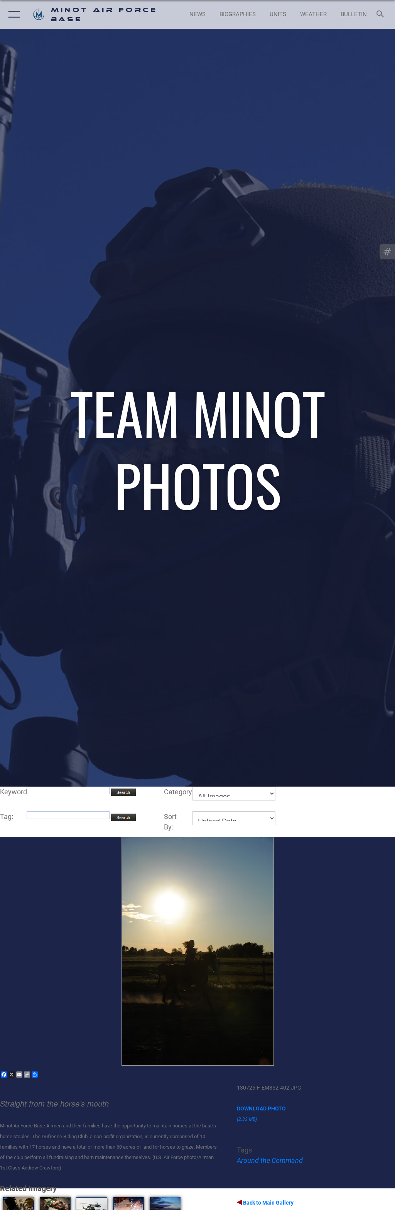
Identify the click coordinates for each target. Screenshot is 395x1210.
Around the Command (270, 1160)
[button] (12, 14)
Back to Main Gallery (268, 1203)
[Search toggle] (381, 14)
